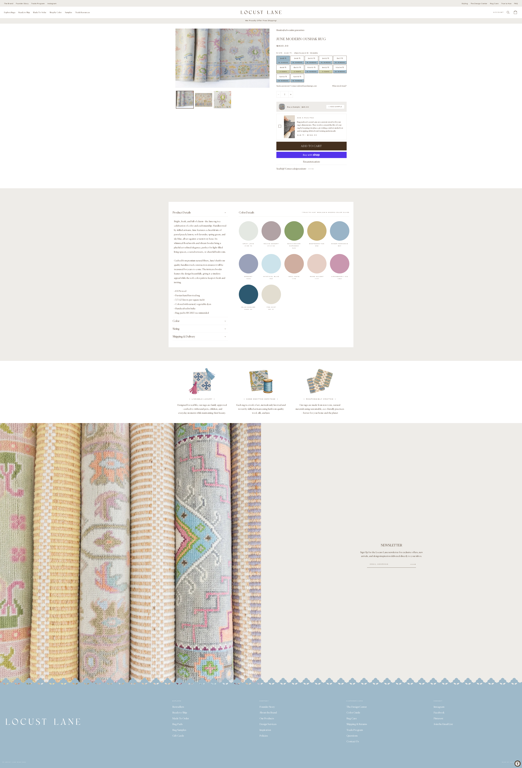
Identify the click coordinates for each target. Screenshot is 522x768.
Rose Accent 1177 (317, 277)
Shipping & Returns (357, 724)
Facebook (439, 712)
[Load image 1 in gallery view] (185, 99)
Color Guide (353, 712)
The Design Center (479, 3)
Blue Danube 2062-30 (248, 308)
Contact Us (353, 741)
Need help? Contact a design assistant (291, 169)
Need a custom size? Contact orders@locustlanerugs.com (296, 86)
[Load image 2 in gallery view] (203, 99)
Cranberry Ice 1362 (339, 277)
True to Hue (506, 3)
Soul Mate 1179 (294, 277)
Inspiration (265, 729)
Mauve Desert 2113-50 (271, 245)
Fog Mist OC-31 (271, 308)
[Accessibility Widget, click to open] (518, 764)
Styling (465, 3)
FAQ (516, 3)
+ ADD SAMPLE (335, 107)
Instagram (51, 3)
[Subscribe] (413, 564)
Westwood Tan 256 (316, 245)
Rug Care (494, 3)
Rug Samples (179, 729)
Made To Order (180, 718)
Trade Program (38, 3)
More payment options (311, 161)
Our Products (267, 718)
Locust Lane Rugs (13, 762)
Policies (264, 735)
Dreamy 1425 (248, 277)
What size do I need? (339, 86)
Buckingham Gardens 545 (294, 246)
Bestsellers (178, 706)
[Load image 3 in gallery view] (222, 99)
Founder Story (22, 3)
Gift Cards (178, 735)
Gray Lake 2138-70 (248, 245)
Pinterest (438, 718)
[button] (9, 12)
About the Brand (268, 712)
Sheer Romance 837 (339, 245)
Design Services (268, 724)
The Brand (8, 3)
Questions (352, 735)
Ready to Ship (179, 712)
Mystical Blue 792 (271, 277)
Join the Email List (443, 724)
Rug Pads (177, 724)
